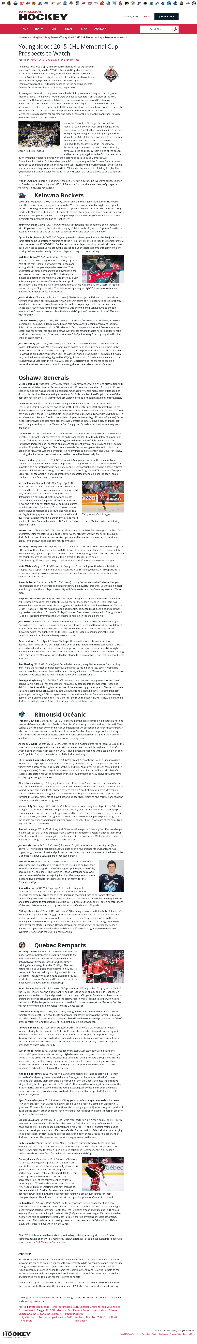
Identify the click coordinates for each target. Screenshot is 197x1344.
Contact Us (163, 1334)
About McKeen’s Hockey (130, 1334)
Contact (100, 29)
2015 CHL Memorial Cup (59, 1310)
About (39, 29)
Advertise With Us (149, 1334)
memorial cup (100, 1310)
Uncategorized (98, 1306)
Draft (68, 29)
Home (24, 29)
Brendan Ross (71, 59)
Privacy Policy (176, 1334)
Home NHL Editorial (78, 1306)
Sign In (146, 16)
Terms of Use (189, 1334)
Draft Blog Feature (49, 37)
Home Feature (58, 1306)
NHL (53, 29)
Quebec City (35, 1313)
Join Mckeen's (166, 16)
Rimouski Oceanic (73, 1313)
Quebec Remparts (53, 1313)
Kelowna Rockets (82, 1310)
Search (178, 29)
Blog (84, 29)
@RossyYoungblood (37, 1297)
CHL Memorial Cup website (50, 1242)
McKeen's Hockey (43, 15)
